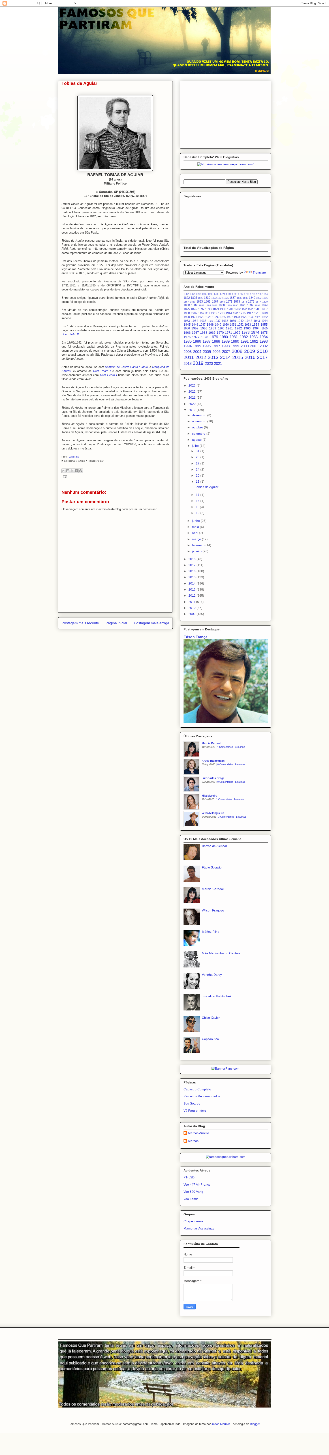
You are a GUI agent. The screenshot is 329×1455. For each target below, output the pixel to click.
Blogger (255, 1424)
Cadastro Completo (197, 1089)
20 (198, 475)
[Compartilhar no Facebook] (76, 471)
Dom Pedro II (70, 334)
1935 (203, 320)
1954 (255, 324)
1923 (208, 317)
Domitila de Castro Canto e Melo (126, 367)
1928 (237, 317)
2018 (188, 363)
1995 (197, 346)
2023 (192, 385)
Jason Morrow (220, 1424)
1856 (265, 298)
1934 (194, 320)
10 (198, 513)
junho (196, 520)
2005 (207, 352)
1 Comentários (224, 799)
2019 (198, 363)
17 (198, 494)
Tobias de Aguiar (206, 487)
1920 (187, 317)
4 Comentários (225, 747)
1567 (192, 294)
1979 (214, 337)
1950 (225, 324)
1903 (244, 309)
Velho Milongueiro (213, 813)
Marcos (193, 1141)
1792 (240, 294)
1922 (201, 317)
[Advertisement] (226, 113)
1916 (242, 313)
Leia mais (240, 747)
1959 (212, 328)
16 (198, 501)
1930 (251, 317)
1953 (248, 324)
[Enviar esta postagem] (64, 476)
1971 (228, 332)
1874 (244, 301)
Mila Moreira (209, 795)
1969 (212, 332)
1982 (244, 337)
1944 (264, 320)
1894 (264, 305)
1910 (201, 313)
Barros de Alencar (214, 846)
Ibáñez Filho (210, 931)
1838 (239, 298)
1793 (246, 294)
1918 (257, 313)
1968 (203, 332)
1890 (235, 305)
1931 (258, 317)
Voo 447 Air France (197, 1184)
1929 (244, 317)
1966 (187, 332)
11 (198, 507)
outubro (198, 427)
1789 (234, 294)
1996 (207, 346)
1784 (228, 294)
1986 (197, 341)
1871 (229, 301)
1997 (216, 346)
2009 (249, 351)
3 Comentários (226, 816)
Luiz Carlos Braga (213, 778)
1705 (216, 294)
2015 (237, 357)
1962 (238, 328)
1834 (220, 298)
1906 (257, 309)
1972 (236, 332)
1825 (194, 297)
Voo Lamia (191, 1199)
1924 (215, 317)
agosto (197, 439)
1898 (208, 309)
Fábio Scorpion (212, 867)
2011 (189, 357)
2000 (245, 346)
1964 (256, 328)
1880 (187, 305)
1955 (264, 324)
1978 (204, 337)
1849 (252, 297)
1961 (229, 328)
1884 (208, 305)
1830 (207, 297)
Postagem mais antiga (151, 623)
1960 (221, 328)
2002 (264, 346)
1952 (240, 324)
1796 (258, 294)
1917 (250, 313)
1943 (257, 320)
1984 (264, 337)
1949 (218, 324)
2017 (262, 357)
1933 (187, 320)
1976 (187, 337)
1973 (245, 332)
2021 (218, 363)
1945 (187, 324)
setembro (199, 433)
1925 (222, 317)
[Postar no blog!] (68, 471)
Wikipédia (74, 457)
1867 (215, 301)
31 (198, 451)
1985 (188, 341)
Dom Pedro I (102, 371)
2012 (200, 357)
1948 (210, 324)
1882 (194, 305)
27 (198, 463)
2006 (216, 352)
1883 (201, 305)
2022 (192, 391)
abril (195, 533)
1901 (230, 309)
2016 (250, 357)
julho (196, 445)
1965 (264, 328)
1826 (200, 298)
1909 (194, 313)
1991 (245, 341)
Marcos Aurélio (198, 1133)
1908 (187, 313)
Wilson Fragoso (213, 910)
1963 (247, 328)
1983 (254, 337)
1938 (225, 320)
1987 (207, 341)
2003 (188, 352)
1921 (194, 317)
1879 (265, 301)
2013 (213, 357)
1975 (264, 332)
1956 (187, 328)
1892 (250, 305)
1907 (264, 309)
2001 (254, 346)
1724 (222, 294)
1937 (217, 320)
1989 (226, 341)
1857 (186, 301)
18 (198, 481)
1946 (195, 324)
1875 (251, 301)
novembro (199, 421)
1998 (226, 346)
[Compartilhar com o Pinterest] (80, 471)
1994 (188, 346)
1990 (235, 341)
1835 (226, 298)
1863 (200, 301)
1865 (207, 301)
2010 (262, 351)
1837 (232, 297)
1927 (229, 317)
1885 (214, 305)
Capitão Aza (210, 1039)
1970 (220, 332)
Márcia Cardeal (211, 743)
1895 (187, 309)
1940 (240, 320)
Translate (259, 272)
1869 (222, 301)
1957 (195, 328)
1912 (214, 313)
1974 (255, 332)
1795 (252, 294)
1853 (258, 298)
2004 (197, 352)
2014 (225, 357)
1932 (264, 317)
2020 (209, 363)
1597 (198, 294)
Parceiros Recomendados (202, 1096)
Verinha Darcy (212, 974)
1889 (229, 305)
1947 (202, 324)
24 (198, 469)
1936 (210, 321)
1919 (264, 313)
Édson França (195, 637)
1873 (237, 301)
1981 (234, 337)
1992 (254, 341)
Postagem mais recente (80, 623)
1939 (233, 320)
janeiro (197, 551)
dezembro (199, 415)
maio (196, 527)
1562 (186, 294)
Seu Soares (192, 1103)
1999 (235, 346)
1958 (203, 328)
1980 (224, 337)
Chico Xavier (211, 1017)
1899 (216, 309)
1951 (233, 324)
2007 (226, 352)
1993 (264, 341)
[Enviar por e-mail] (63, 471)
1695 (210, 294)
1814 (265, 294)
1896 (194, 309)
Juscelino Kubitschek (216, 996)
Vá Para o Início (195, 1110)
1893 (257, 305)
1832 (214, 298)
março (197, 539)
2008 (237, 351)
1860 (192, 301)
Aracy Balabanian (213, 760)
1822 (187, 297)
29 (198, 457)
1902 (237, 309)
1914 (229, 313)
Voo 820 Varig (193, 1191)
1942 (248, 320)
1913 (221, 313)
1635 (204, 294)
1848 (245, 298)
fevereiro (198, 545)
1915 (235, 313)
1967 (195, 332)
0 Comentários (225, 764)
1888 (221, 305)
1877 (258, 301)
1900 (223, 309)
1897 (201, 309)
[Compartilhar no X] (72, 471)
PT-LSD (189, 1177)
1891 (242, 305)
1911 (207, 313)
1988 (216, 341)
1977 (195, 337)
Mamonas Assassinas (199, 1228)
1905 (250, 309)
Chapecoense (193, 1221)
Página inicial (116, 623)
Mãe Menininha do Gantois (221, 953)
